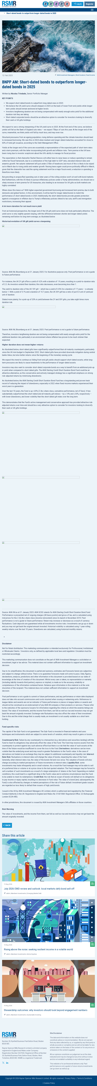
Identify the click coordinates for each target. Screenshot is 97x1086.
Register (89, 4)
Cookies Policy (49, 1083)
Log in (79, 4)
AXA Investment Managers (66, 75)
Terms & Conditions (84, 1078)
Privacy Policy (70, 1078)
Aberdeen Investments (18, 893)
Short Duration (80, 75)
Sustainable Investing (34, 1015)
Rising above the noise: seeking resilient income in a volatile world (38, 949)
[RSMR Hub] (9, 4)
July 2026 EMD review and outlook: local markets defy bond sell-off (39, 888)
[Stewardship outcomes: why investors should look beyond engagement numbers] (48, 981)
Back (7, 825)
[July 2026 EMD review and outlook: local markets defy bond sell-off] (48, 859)
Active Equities (32, 954)
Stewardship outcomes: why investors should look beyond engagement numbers (45, 1010)
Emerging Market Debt (34, 893)
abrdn (8, 893)
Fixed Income (90, 75)
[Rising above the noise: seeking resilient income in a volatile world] (48, 920)
